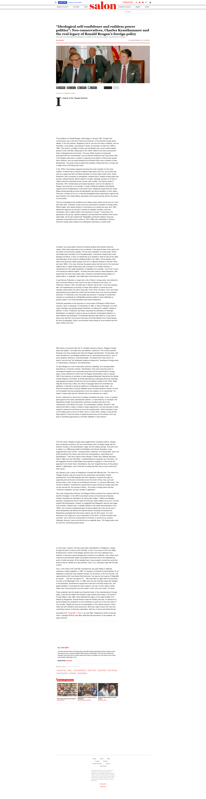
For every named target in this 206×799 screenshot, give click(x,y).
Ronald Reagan (82, 673)
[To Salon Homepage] (103, 5)
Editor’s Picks (92, 670)
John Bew (61, 40)
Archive (108, 763)
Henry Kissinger (112, 670)
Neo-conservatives (62, 673)
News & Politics (62, 7)
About (101, 758)
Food (86, 7)
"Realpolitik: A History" (69, 93)
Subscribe (62, 2)
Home (94, 758)
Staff (108, 758)
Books (69, 670)
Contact (97, 761)
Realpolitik (73, 673)
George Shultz (102, 670)
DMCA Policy (103, 786)
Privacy (105, 761)
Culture (76, 7)
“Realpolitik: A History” (75, 613)
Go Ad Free (103, 766)
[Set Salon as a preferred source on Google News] (108, 87)
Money (138, 7)
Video (147, 7)
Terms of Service (97, 763)
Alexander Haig (61, 670)
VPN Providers (103, 783)
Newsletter (127, 2)
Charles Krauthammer (79, 670)
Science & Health (124, 7)
